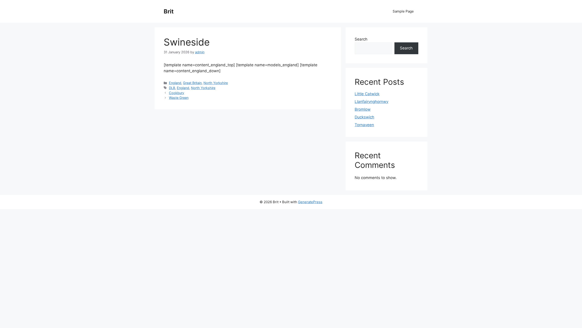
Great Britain (192, 83)
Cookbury (176, 93)
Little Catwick (367, 94)
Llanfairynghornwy (371, 101)
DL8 (172, 88)
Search (361, 39)
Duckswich (364, 117)
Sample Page (403, 11)
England (175, 83)
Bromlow (363, 109)
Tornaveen (364, 125)
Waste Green (178, 98)
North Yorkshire (215, 83)
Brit (169, 11)
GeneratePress (310, 202)
